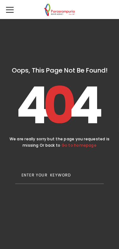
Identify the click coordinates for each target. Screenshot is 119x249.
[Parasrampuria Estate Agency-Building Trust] (59, 9)
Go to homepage (79, 145)
